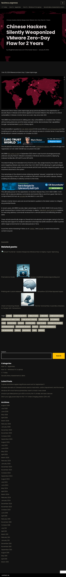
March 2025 (5, 458)
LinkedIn (41, 229)
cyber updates (43, 319)
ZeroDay (41, 330)
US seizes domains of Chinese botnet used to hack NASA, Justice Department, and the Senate (32, 387)
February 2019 (5, 519)
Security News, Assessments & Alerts (54, 7)
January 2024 (5, 500)
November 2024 (6, 470)
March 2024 (5, 494)
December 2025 (6, 430)
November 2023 (6, 507)
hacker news (12, 323)
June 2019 (4, 513)
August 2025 (5, 442)
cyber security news (56, 316)
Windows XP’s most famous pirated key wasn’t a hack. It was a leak (23, 391)
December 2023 (6, 504)
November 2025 (6, 433)
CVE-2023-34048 (27, 129)
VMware (17, 330)
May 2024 (4, 488)
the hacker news (7, 330)
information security (55, 323)
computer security (20, 316)
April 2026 (4, 418)
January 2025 (5, 464)
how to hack (41, 323)
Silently (35, 326)
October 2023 (5, 510)
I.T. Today (4, 7)
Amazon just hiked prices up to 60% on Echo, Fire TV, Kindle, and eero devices (26, 394)
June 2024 (4, 485)
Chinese (9, 316)
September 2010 (6, 550)
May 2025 (4, 451)
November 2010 (6, 547)
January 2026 (5, 427)
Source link (4, 242)
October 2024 (6, 473)
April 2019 (4, 516)
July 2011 (4, 528)
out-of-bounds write (54, 129)
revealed (22, 196)
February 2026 (6, 424)
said (20, 124)
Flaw (3, 323)
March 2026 (5, 421)
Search (3, 352)
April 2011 (4, 531)
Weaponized (26, 330)
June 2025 (4, 448)
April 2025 (4, 454)
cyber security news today (10, 319)
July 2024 (4, 482)
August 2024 (5, 479)
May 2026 (4, 415)
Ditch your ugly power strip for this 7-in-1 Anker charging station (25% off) (25, 397)
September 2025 (6, 439)
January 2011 (5, 540)
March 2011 (4, 534)
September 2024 (6, 476)
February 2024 (6, 497)
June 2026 (4, 412)
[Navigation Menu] (63, 2)
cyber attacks (33, 316)
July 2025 (4, 445)
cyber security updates (29, 319)
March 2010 (5, 562)
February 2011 (5, 537)
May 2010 (4, 556)
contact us (5, 575)
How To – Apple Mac (15, 7)
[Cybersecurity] (33, 144)
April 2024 (4, 491)
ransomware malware (23, 326)
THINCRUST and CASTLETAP (48, 210)
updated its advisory (43, 147)
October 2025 (6, 436)
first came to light (13, 154)
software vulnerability (47, 326)
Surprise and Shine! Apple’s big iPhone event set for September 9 (22, 384)
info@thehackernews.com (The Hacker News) (22, 50)
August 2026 (5, 405)
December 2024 (6, 467)
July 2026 (4, 408)
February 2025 (6, 461)
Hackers (20, 323)
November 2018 (6, 522)
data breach (55, 319)
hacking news (30, 323)
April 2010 (4, 559)
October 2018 (5, 525)
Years (34, 330)
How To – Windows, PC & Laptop (32, 7)
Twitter (32, 229)
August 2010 (5, 553)
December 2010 (6, 543)
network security (8, 326)
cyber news (44, 316)
